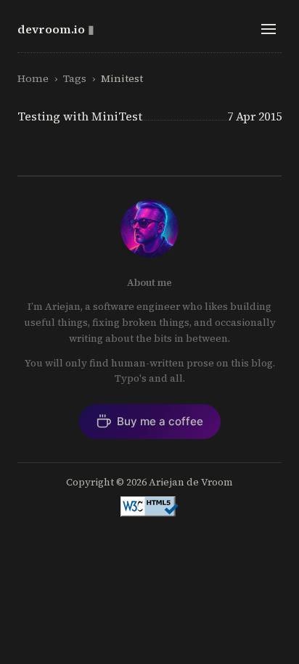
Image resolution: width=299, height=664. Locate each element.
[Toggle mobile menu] (268, 29)
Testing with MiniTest (79, 116)
